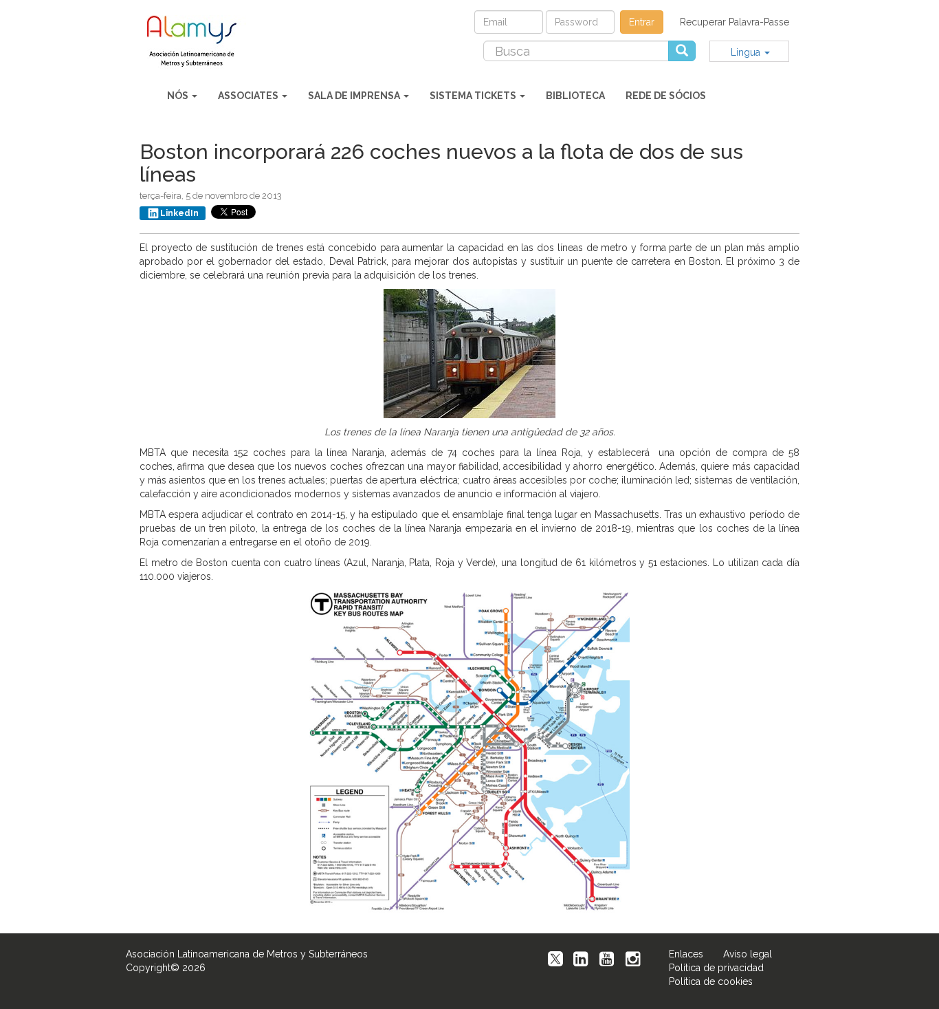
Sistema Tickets (474, 95)
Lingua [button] (747, 52)
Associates (249, 95)
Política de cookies (711, 981)
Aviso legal (747, 953)
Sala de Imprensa (355, 95)
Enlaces (686, 953)
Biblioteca (575, 95)
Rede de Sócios (666, 95)
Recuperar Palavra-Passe (734, 22)
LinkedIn (179, 213)
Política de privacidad (716, 967)
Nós (178, 95)
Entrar (641, 22)
